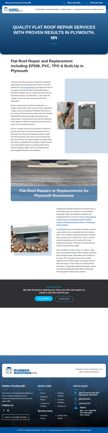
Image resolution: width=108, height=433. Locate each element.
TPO (72, 250)
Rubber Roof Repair (62, 417)
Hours (83, 407)
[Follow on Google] (8, 410)
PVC (78, 250)
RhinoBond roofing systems (73, 222)
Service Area (89, 9)
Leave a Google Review (15, 417)
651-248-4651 (43, 299)
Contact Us (100, 9)
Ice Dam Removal (79, 9)
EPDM (61, 229)
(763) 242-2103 (84, 403)
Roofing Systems (60, 394)
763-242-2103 (64, 299)
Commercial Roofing (44, 405)
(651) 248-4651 (84, 399)
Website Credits (86, 430)
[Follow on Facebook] (3, 410)
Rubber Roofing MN (32, 430)
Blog (95, 9)
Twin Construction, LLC (57, 430)
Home (42, 393)
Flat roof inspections (28, 87)
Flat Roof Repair (40, 9)
